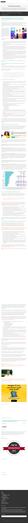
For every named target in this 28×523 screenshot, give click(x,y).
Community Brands (18, 364)
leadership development (22, 338)
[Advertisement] (14, 411)
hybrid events (18, 365)
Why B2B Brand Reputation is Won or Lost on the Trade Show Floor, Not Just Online (13, 510)
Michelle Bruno (14, 195)
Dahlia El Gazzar (19, 195)
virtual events (16, 366)
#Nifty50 (2, 501)
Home (2, 491)
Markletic (21, 365)
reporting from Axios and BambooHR (9, 311)
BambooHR (12, 364)
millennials (2, 366)
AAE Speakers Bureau (6, 364)
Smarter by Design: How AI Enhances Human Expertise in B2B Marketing (12, 509)
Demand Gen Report (8, 365)
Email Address (4, 423)
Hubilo (15, 365)
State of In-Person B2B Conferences (15, 121)
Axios (10, 364)
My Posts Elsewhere (4, 502)
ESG (11, 365)
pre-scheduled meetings (9, 366)
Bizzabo (15, 364)
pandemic (5, 366)
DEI (5, 365)
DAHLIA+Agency (3, 365)
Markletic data (17, 153)
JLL (9, 157)
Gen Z (13, 365)
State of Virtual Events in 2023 (7, 139)
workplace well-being (4, 340)
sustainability (13, 366)
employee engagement (20, 339)
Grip (14, 365)
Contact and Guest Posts (4, 503)
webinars (20, 366)
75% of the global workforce (19, 223)
